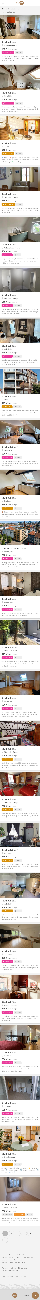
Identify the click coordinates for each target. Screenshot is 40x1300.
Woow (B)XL (8, 552)
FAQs (3, 1276)
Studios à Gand (20, 1262)
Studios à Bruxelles (8, 1255)
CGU (16, 1276)
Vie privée (23, 1276)
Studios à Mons (7, 1260)
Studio (5, 42)
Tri (11, 9)
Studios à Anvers (7, 1262)
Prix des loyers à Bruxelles (10, 1271)
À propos (5, 1268)
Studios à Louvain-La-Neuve (24, 1257)
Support (10, 1276)
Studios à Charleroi (20, 1260)
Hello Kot (13, 1268)
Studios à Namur (7, 1257)
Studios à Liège (22, 1255)
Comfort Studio (10, 548)
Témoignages (22, 1268)
